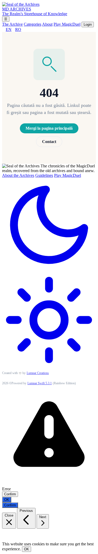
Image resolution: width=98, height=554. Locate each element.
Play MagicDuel (67, 24)
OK (6, 500)
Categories (32, 24)
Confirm (10, 494)
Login (88, 24)
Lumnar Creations (38, 373)
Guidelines (44, 175)
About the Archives (18, 175)
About (47, 24)
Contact (49, 141)
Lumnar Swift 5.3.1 (39, 383)
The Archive (12, 24)
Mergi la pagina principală (49, 128)
